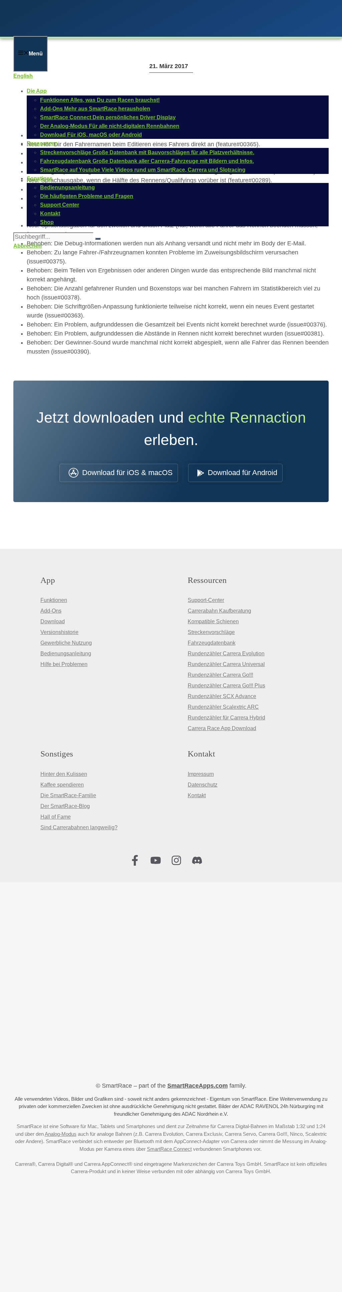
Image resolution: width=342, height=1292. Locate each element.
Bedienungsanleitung (65, 653)
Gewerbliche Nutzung (66, 643)
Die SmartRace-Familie (68, 795)
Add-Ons (50, 611)
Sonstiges (39, 178)
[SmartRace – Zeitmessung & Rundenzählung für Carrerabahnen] (100, 31)
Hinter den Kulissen (63, 774)
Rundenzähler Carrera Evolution (226, 653)
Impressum (201, 774)
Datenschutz (202, 785)
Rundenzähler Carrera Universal (226, 664)
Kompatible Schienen (213, 621)
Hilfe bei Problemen (64, 664)
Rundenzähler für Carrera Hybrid (226, 717)
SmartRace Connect (169, 1149)
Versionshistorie (59, 632)
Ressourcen (42, 143)
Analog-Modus (60, 1134)
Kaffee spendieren (62, 785)
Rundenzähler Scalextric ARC (223, 707)
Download (52, 621)
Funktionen (53, 600)
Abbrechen (27, 246)
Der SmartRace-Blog (65, 806)
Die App (37, 91)
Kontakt (197, 795)
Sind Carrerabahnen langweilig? (79, 827)
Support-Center (206, 600)
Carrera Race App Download (222, 728)
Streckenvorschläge (211, 632)
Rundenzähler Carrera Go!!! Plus (226, 685)
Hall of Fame (55, 817)
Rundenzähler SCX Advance (222, 696)
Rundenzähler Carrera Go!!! (220, 675)
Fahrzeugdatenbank (211, 643)
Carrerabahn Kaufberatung (219, 611)
